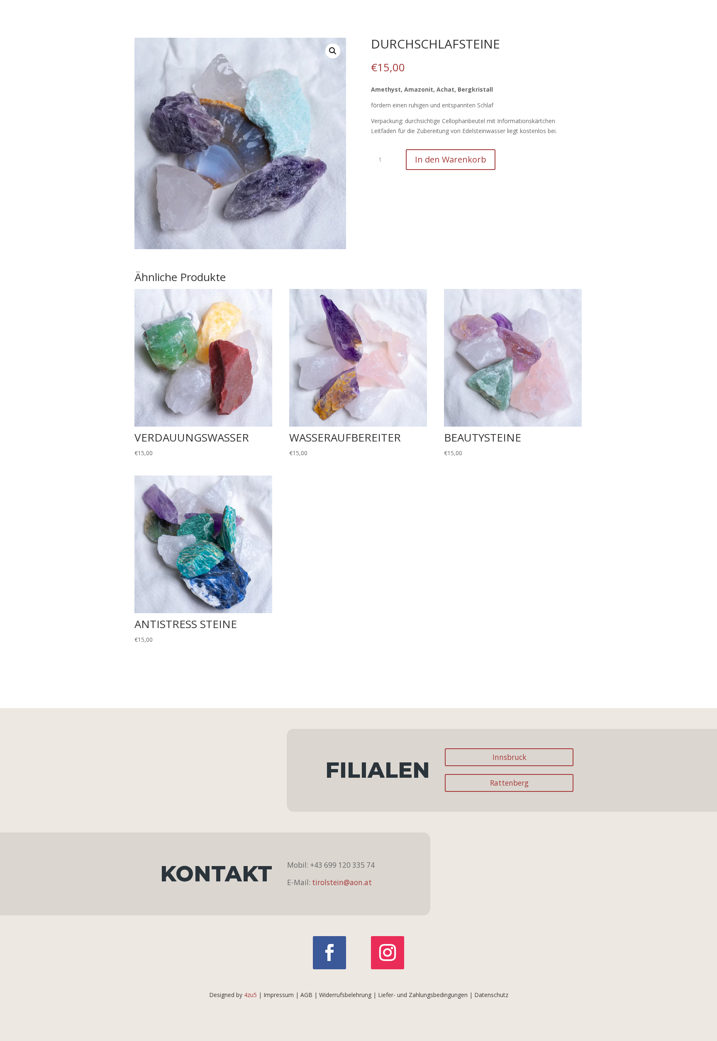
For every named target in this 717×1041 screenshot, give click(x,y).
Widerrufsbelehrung (345, 995)
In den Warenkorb (450, 159)
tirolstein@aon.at (342, 882)
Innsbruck (509, 757)
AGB (306, 995)
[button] (332, 51)
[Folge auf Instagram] (387, 952)
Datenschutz (491, 995)
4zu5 (250, 995)
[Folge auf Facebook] (329, 952)
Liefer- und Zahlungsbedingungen (423, 995)
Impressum (278, 995)
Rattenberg (509, 783)
